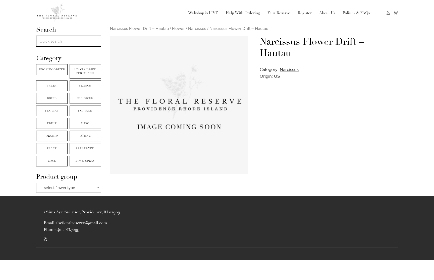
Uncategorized (52, 69)
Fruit (52, 123)
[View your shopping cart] (396, 13)
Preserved (85, 148)
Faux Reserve (278, 13)
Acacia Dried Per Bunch (85, 71)
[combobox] (68, 188)
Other (85, 135)
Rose (52, 160)
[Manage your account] (388, 13)
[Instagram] (45, 239)
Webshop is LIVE (203, 13)
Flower (52, 110)
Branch (85, 85)
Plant (52, 148)
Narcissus (197, 28)
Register (305, 13)
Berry (52, 85)
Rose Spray (85, 160)
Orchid (52, 135)
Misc (85, 123)
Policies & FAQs (356, 13)
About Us (327, 13)
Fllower (85, 98)
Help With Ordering (243, 13)
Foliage (85, 110)
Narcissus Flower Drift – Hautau (139, 28)
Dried (52, 98)
